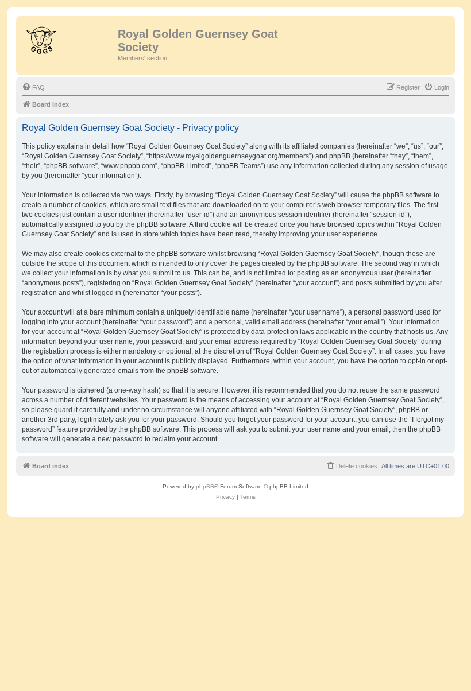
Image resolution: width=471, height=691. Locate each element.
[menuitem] (33, 87)
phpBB (205, 486)
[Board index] (68, 37)
